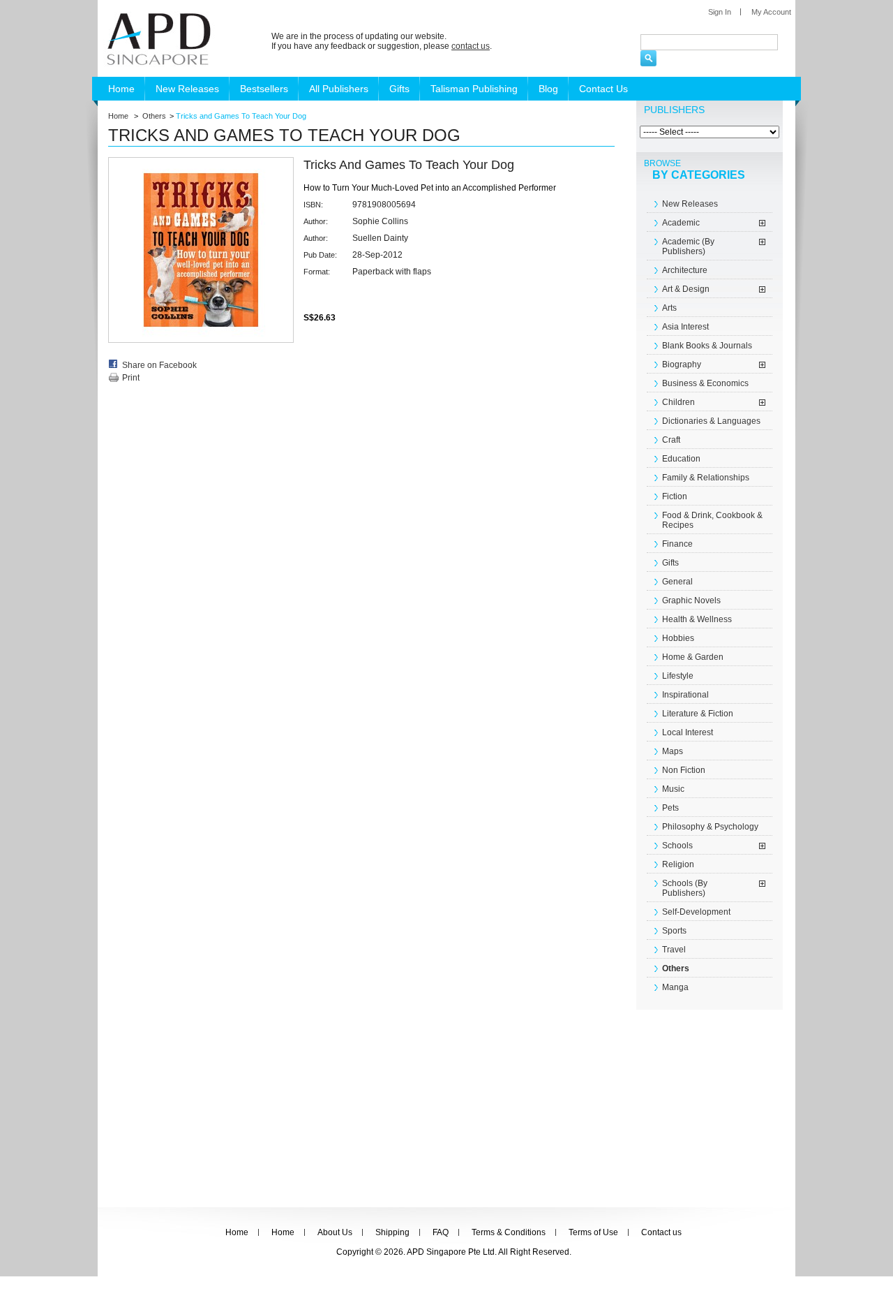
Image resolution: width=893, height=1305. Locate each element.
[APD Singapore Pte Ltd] (157, 38)
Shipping (392, 1232)
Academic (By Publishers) (688, 246)
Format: (316, 271)
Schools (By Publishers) (684, 888)
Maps (672, 751)
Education (681, 459)
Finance (677, 544)
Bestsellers (264, 88)
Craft (671, 440)
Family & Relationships (705, 477)
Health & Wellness (697, 619)
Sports (674, 931)
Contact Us (603, 88)
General (677, 582)
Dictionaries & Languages (711, 421)
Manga (675, 987)
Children (678, 402)
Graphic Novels (691, 600)
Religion (678, 864)
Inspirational (685, 695)
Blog (548, 88)
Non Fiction (683, 770)
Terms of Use (593, 1232)
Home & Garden (692, 657)
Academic (681, 223)
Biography (681, 364)
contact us (470, 46)
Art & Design (686, 289)
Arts (669, 308)
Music (673, 789)
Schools (677, 845)
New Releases (187, 88)
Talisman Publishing (474, 88)
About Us (334, 1232)
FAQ (441, 1232)
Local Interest (687, 732)
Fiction (674, 496)
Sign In (719, 11)
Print (131, 378)
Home (121, 88)
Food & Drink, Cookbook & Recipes (712, 520)
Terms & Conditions (509, 1232)
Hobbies (678, 638)
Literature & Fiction (697, 713)
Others (154, 116)
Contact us (661, 1232)
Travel (674, 949)
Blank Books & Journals (707, 346)
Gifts (399, 88)
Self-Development (696, 912)
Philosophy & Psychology (710, 827)
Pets (670, 808)
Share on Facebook (159, 365)
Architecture (684, 270)
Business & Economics (705, 383)
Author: (315, 221)
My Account (771, 11)
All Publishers (338, 88)
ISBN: (313, 204)
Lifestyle (677, 676)
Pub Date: (320, 255)
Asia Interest (685, 327)
